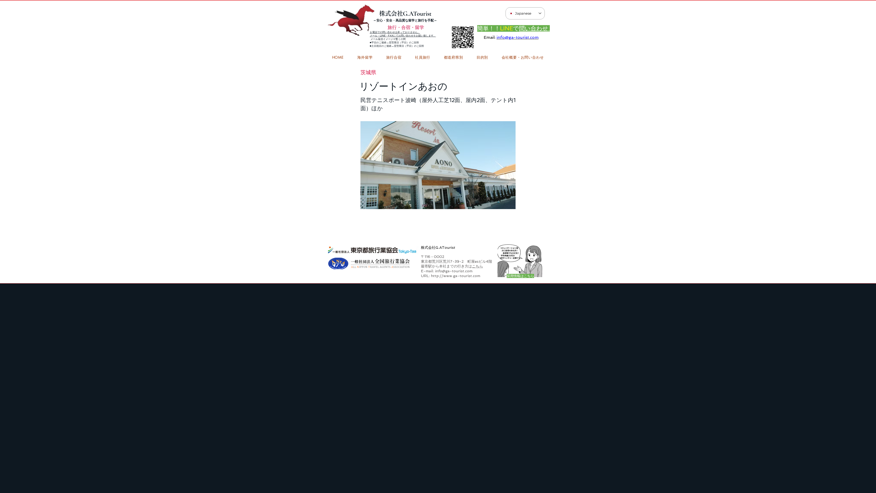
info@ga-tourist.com (518, 37)
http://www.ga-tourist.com (455, 276)
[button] (523, 57)
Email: (489, 37)
